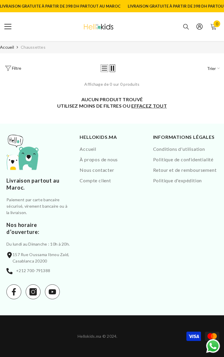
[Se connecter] (199, 26)
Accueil (7, 47)
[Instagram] (33, 291)
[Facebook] (13, 291)
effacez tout (149, 105)
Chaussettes (33, 47)
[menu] (7, 26)
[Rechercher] (186, 26)
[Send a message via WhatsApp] (213, 346)
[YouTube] (52, 291)
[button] (104, 68)
